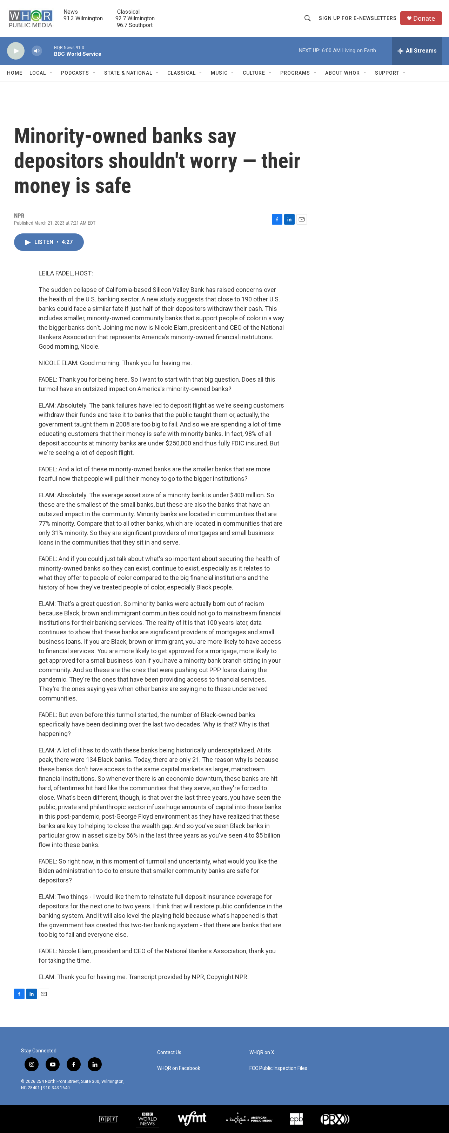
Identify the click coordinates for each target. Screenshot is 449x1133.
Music (219, 73)
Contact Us (169, 1052)
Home (14, 73)
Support (387, 73)
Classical (181, 73)
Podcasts (75, 73)
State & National (128, 73)
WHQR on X (261, 1052)
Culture (254, 73)
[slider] (48, 50)
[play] (15, 51)
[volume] (37, 51)
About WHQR (342, 73)
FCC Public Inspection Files (278, 1068)
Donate (424, 18)
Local (37, 73)
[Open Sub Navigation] (51, 73)
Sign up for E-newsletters (358, 18)
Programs (295, 73)
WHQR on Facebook (178, 1068)
